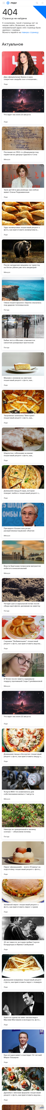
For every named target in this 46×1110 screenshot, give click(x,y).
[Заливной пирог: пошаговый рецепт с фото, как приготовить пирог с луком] (23, 896)
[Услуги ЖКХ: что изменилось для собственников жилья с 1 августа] (23, 783)
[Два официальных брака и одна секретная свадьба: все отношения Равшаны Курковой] (23, 69)
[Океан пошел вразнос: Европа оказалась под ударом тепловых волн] (23, 294)
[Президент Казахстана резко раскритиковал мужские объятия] (23, 520)
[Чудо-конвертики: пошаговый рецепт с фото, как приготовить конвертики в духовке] (23, 219)
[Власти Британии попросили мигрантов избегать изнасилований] (23, 558)
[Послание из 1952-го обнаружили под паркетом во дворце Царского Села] (23, 144)
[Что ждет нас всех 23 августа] (23, 106)
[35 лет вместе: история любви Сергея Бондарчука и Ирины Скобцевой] (23, 934)
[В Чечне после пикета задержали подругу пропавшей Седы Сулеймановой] (23, 671)
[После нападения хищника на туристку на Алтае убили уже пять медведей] (23, 257)
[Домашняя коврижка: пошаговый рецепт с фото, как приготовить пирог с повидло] (23, 972)
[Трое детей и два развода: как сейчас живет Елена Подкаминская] (23, 181)
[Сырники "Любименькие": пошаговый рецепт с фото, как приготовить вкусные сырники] (23, 633)
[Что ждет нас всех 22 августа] (23, 708)
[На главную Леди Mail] (13, 3)
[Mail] (8, 3)
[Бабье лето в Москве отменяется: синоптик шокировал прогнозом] (23, 332)
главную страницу (29, 32)
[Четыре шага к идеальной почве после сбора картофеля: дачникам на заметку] (23, 595)
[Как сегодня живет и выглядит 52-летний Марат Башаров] (23, 1047)
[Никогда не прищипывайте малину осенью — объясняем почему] (23, 821)
